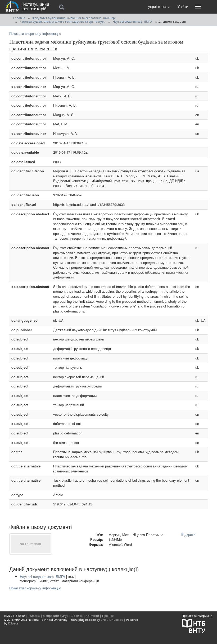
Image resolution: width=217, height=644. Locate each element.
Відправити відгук (55, 616)
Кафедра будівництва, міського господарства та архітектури (63, 21)
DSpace (13, 623)
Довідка (77, 616)
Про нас (108, 616)
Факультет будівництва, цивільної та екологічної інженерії (74, 18)
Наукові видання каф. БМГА (132, 21)
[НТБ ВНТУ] (194, 625)
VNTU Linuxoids (112, 620)
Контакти (92, 616)
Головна (19, 18)
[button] (159, 6)
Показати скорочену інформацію (35, 33)
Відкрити (188, 534)
